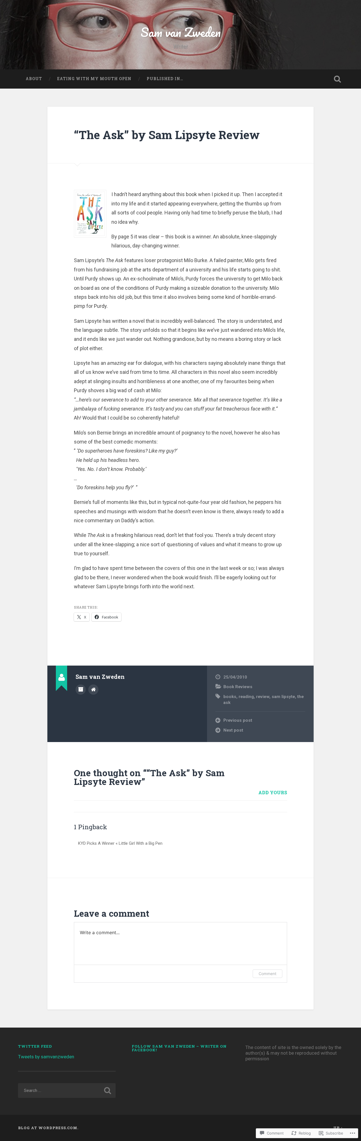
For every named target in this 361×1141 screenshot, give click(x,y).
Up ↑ (338, 1127)
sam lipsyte (283, 696)
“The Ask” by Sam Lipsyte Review (167, 134)
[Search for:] (67, 1090)
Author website (93, 689)
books (229, 696)
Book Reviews (237, 686)
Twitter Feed (35, 1046)
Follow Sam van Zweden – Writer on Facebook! (179, 1048)
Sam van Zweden (181, 32)
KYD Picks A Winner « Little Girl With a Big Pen (120, 843)
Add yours (272, 792)
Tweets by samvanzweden (46, 1056)
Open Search (337, 79)
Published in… (165, 78)
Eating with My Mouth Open (94, 78)
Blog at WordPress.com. (48, 1127)
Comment (267, 973)
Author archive (81, 689)
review (262, 696)
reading (246, 696)
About (34, 78)
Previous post (237, 720)
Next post (233, 730)
